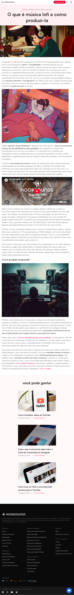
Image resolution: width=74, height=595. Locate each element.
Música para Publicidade (34, 549)
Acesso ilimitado (59, 2)
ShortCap (5, 546)
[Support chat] (69, 590)
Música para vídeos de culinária (36, 531)
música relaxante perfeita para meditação (34, 337)
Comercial (58, 545)
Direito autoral (31, 559)
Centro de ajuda (31, 568)
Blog (57, 531)
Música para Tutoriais (33, 540)
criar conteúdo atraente (24, 363)
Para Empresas (6, 553)
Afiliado (58, 548)
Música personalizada (8, 556)
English (6, 580)
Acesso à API (5, 559)
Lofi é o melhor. (45, 368)
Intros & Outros (6, 543)
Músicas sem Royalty (8, 534)
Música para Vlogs (32, 534)
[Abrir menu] (71, 2)
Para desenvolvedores (8, 562)
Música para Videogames (34, 543)
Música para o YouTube (62, 534)
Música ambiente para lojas (10, 565)
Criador (58, 542)
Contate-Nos (30, 571)
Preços (4, 531)
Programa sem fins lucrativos (64, 553)
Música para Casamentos (34, 546)
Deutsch (24, 580)
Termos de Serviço (32, 565)
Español (15, 580)
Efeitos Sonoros (6, 540)
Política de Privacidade (33, 562)
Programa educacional (62, 550)
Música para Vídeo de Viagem (35, 552)
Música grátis (6, 537)
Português (33, 580)
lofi (15, 62)
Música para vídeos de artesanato (36, 537)
